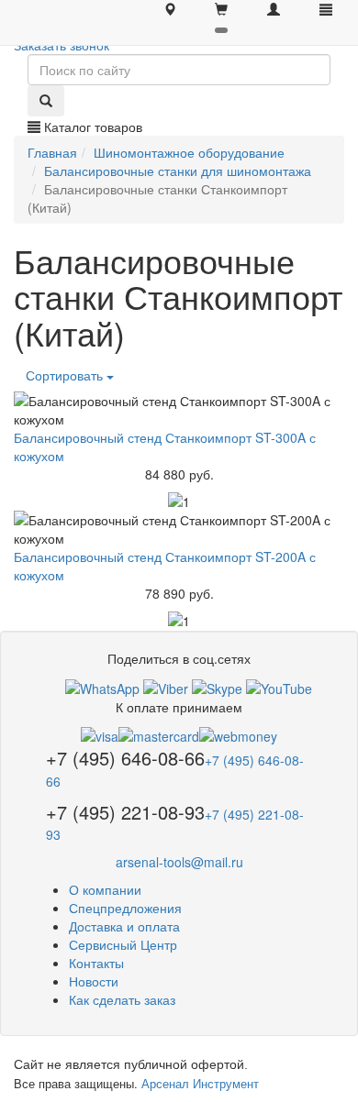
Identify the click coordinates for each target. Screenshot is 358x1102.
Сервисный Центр (123, 944)
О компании (105, 889)
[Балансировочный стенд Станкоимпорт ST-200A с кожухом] (179, 529)
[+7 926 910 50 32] (102, 686)
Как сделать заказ (122, 999)
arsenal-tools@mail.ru (179, 862)
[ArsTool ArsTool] (217, 686)
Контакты (96, 962)
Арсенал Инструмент (200, 1083)
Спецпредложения (125, 907)
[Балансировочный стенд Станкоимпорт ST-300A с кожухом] (179, 409)
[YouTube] (279, 686)
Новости (93, 981)
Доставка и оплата (124, 926)
